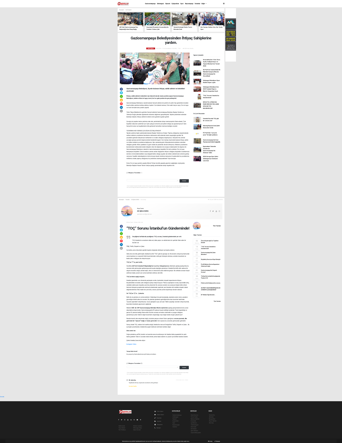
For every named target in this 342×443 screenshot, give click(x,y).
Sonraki (2, 396)
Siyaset (167, 3)
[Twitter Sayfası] (122, 419)
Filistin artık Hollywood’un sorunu (210, 283)
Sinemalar (193, 426)
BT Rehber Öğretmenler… (208, 294)
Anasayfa (121, 10)
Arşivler (159, 421)
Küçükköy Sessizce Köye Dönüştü (210, 259)
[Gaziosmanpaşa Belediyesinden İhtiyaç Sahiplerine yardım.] (155, 68)
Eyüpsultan (175, 3)
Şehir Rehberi (194, 430)
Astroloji (211, 423)
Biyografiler (212, 419)
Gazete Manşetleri (196, 432)
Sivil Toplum (129, 10)
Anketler (211, 417)
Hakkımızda (122, 426)
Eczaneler (193, 421)
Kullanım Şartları (137, 426)
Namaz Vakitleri (195, 419)
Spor (182, 3)
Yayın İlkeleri (122, 428)
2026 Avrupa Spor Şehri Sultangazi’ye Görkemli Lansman (210, 159)
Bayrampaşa (189, 3)
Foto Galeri (160, 411)
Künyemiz (160, 424)
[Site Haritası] (138, 419)
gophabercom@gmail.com (144, 214)
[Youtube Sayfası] (128, 419)
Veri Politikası (122, 430)
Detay (210, 441)
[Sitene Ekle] (141, 419)
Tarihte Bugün (195, 425)
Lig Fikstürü (194, 423)
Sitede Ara (212, 415)
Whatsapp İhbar (137, 428)
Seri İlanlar (194, 428)
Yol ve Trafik (194, 417)
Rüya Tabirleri (212, 421)
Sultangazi (160, 3)
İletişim (158, 428)
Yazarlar (128, 199)
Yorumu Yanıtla (133, 386)
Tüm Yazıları (217, 226)
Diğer (203, 3)
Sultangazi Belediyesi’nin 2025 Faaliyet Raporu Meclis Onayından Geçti (211, 89)
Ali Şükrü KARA (135, 199)
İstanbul (197, 3)
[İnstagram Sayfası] (125, 419)
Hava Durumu (194, 415)
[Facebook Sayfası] (119, 419)
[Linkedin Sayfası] (132, 419)
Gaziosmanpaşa (150, 3)
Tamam (218, 441)
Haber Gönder (137, 430)
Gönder (184, 180)
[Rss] (135, 419)
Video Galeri (160, 414)
